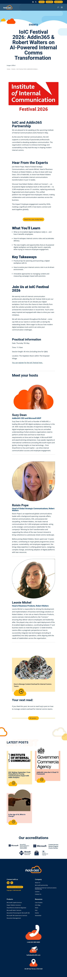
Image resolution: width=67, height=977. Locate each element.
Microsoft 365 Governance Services (17, 915)
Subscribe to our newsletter (15, 887)
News (36, 908)
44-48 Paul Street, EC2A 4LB (33, 969)
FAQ (36, 910)
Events (13, 69)
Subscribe (49, 2)
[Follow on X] (35, 2)
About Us (37, 882)
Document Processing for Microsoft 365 (18, 913)
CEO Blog (37, 905)
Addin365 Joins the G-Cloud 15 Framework (47, 773)
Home (8, 69)
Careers (41, 2)
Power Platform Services (14, 905)
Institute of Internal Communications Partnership (46, 888)
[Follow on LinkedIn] (33, 2)
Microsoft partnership (41, 885)
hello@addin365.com (33, 955)
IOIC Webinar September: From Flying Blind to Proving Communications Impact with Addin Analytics (19, 774)
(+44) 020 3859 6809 (33, 942)
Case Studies (38, 902)
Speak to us (58, 2)
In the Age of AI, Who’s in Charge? (16, 815)
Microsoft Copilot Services (14, 902)
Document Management (14, 918)
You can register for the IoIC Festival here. (27, 363)
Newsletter (38, 915)
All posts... (33, 718)
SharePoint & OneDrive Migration (16, 908)
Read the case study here (33, 219)
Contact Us (38, 894)
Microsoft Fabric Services (14, 910)
